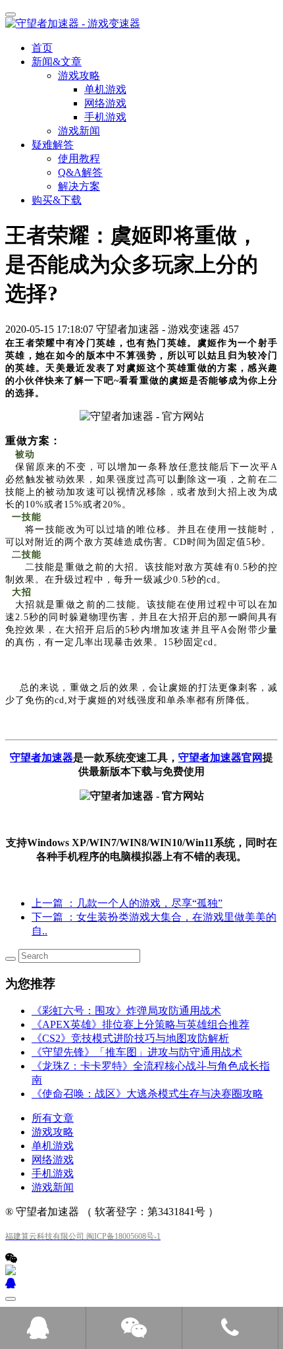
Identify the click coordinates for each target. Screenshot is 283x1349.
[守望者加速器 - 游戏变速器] (141, 24)
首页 (42, 47)
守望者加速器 (41, 757)
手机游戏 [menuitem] (105, 117)
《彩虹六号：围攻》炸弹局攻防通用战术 (126, 1010)
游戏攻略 (53, 1131)
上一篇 (127, 903)
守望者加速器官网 (220, 757)
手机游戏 (53, 1173)
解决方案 (79, 186)
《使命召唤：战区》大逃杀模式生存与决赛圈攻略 (147, 1093)
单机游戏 (53, 1145)
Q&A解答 (80, 172)
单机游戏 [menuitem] (105, 89)
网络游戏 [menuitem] (105, 103)
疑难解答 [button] (53, 144)
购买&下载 (57, 200)
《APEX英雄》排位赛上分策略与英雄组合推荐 (140, 1024)
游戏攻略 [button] (79, 75)
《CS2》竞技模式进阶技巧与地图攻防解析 (130, 1038)
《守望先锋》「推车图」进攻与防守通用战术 (137, 1052)
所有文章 (53, 1118)
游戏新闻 (79, 130)
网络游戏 (53, 1159)
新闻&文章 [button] (57, 61)
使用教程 (79, 158)
